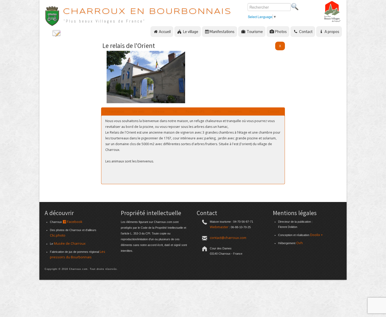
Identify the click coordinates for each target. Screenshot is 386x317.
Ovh (299, 243)
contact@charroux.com (228, 237)
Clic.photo (57, 235)
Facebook (74, 221)
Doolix (315, 234)
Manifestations (222, 31)
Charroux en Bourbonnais (147, 11)
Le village (190, 31)
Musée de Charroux (70, 243)
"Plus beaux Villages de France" (104, 21)
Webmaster (219, 227)
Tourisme (254, 31)
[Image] (146, 102)
